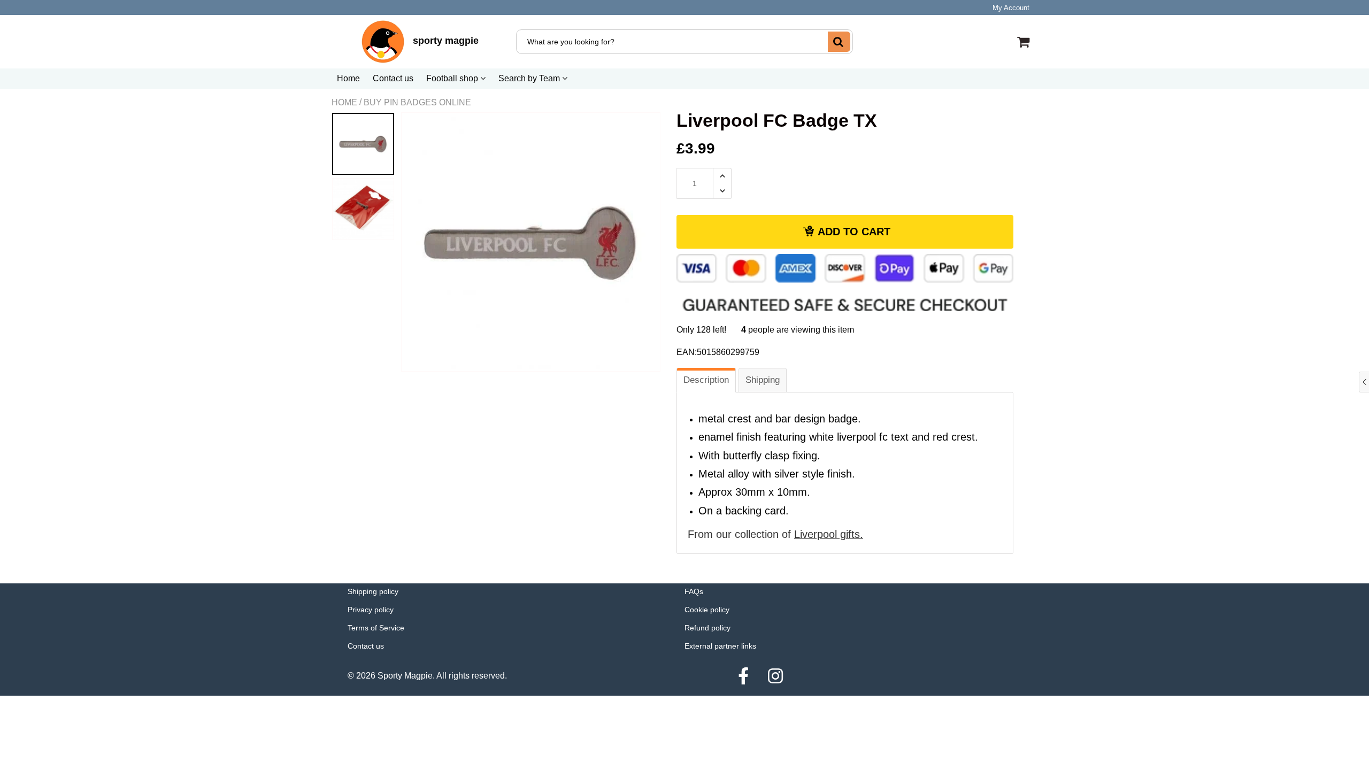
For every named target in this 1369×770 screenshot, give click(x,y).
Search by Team (530, 78)
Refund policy (707, 627)
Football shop (453, 78)
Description (706, 380)
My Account (1011, 7)
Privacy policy (371, 609)
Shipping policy (373, 591)
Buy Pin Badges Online (417, 102)
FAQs (693, 591)
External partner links (720, 646)
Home (348, 78)
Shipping (762, 380)
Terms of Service (376, 627)
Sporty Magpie (405, 675)
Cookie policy (706, 609)
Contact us (393, 78)
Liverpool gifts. (828, 534)
